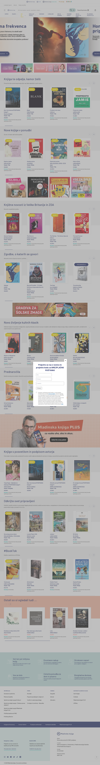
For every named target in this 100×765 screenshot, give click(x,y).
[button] (65, 360)
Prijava (39, 388)
